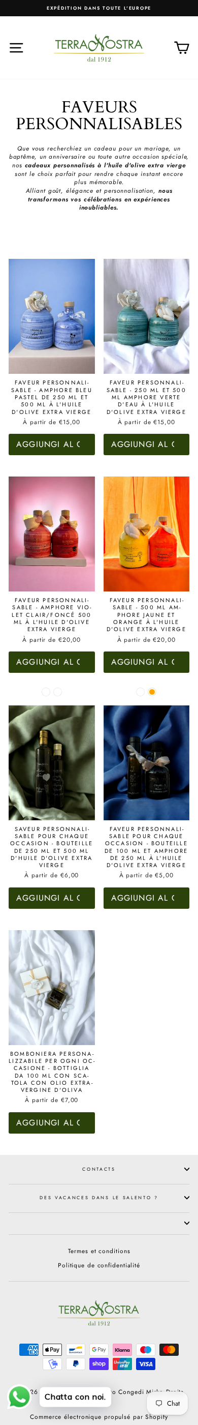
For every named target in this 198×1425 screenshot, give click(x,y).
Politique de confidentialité (99, 1265)
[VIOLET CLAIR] (46, 692)
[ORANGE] (152, 692)
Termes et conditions (99, 1250)
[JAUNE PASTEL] (140, 692)
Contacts (98, 1169)
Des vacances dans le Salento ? (99, 1197)
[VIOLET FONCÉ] (57, 692)
